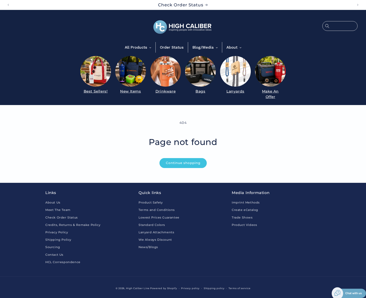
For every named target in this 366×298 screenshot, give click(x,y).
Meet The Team (58, 210)
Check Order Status (61, 217)
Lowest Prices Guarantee (159, 217)
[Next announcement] (357, 5)
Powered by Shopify (163, 288)
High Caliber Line (137, 288)
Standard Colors (152, 225)
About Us (52, 202)
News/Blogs (148, 247)
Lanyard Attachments (156, 232)
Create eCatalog (245, 210)
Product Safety (151, 202)
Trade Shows (242, 217)
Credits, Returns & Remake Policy (72, 225)
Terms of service (239, 288)
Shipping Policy (58, 240)
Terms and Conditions (157, 210)
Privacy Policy (56, 232)
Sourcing (52, 247)
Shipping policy (214, 288)
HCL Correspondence (62, 262)
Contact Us (54, 255)
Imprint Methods (246, 202)
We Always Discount (155, 240)
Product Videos (244, 225)
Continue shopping (183, 163)
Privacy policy (190, 288)
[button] (340, 26)
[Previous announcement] (8, 5)
